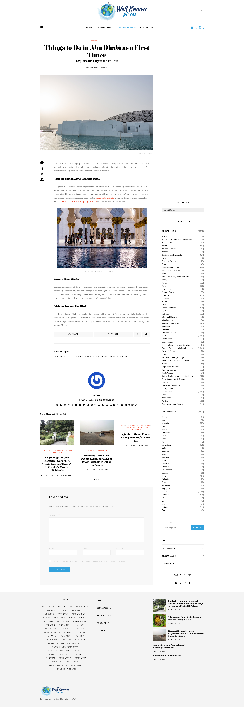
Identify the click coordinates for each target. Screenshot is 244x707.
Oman (164, 476)
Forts (164, 286)
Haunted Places (168, 292)
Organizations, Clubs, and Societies (176, 345)
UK (163, 501)
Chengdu (63, 614)
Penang (65, 654)
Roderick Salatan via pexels (107, 271)
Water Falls (166, 398)
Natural (164, 336)
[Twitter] (196, 27)
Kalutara (51, 629)
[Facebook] (192, 27)
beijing (50, 614)
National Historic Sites (65, 647)
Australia (165, 423)
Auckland (82, 607)
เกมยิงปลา (109, 400)
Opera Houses (167, 342)
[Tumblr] (203, 27)
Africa (164, 417)
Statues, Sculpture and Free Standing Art (178, 376)
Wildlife (165, 401)
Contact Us (146, 28)
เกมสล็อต (99, 400)
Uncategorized (167, 392)
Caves (164, 258)
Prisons (164, 354)
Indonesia (165, 451)
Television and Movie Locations (174, 379)
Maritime (165, 461)
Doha (73, 618)
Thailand (165, 495)
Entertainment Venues (170, 267)
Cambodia (166, 433)
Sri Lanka (57, 452)
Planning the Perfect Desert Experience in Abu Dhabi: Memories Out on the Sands (96, 460)
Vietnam (165, 507)
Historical (165, 295)
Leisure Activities (169, 308)
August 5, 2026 (47, 475)
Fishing (164, 280)
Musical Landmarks (169, 333)
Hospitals (165, 298)
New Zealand (167, 470)
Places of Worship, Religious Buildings (177, 348)
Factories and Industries (171, 271)
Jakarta (80, 625)
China (164, 436)
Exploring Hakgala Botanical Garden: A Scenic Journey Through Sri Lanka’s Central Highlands (57, 464)
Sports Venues (167, 373)
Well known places (66, 669)
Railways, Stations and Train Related (176, 361)
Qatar (164, 482)
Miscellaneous (167, 320)
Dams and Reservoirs (170, 261)
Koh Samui (79, 629)
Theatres (165, 382)
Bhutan (164, 430)
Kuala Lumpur (52, 632)
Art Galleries (167, 243)
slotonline (90, 400)
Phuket (77, 654)
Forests (164, 283)
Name (52, 548)
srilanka (58, 662)
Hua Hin (51, 625)
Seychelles (166, 485)
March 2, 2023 (92, 67)
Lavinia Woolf (104, 470)
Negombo (79, 651)
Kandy (65, 629)
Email (86, 548)
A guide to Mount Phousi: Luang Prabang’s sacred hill (136, 437)
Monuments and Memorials (172, 323)
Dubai (83, 618)
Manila (80, 636)
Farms (164, 274)
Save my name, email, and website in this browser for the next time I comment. (89, 561)
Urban (164, 395)
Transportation (167, 389)
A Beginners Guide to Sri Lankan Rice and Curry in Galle (184, 618)
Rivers (164, 364)
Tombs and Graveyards (171, 385)
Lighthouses (166, 311)
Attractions (126, 28)
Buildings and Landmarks (172, 255)
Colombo (60, 618)
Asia (123, 425)
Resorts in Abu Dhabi (120, 356)
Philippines (166, 479)
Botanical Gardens (63, 450)
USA (163, 504)
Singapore (166, 489)
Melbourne (51, 640)
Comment (53, 515)
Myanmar (165, 467)
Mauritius (165, 464)
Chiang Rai (79, 614)
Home (89, 28)
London (69, 632)
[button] (94, 480)
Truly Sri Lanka (58, 665)
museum (66, 640)
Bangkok (78, 610)
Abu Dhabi (60, 356)
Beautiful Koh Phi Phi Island (167, 655)
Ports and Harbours (169, 351)
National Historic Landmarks (65, 643)
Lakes (164, 305)
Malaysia (165, 314)
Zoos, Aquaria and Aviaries (172, 404)
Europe (164, 439)
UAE (108, 450)
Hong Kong (166, 445)
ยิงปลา (82, 400)
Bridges (165, 252)
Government (166, 289)
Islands (164, 302)
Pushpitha (143, 445)
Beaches (165, 246)
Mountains (145, 425)
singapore (65, 658)
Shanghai (50, 658)
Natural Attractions (58, 651)
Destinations (104, 28)
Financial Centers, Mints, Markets (175, 277)
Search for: (167, 522)
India (164, 448)
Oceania (165, 473)
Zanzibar (165, 510)
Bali (163, 426)
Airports (165, 236)
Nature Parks (167, 339)
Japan (164, 454)
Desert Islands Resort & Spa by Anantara (79, 201)
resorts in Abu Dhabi (105, 198)
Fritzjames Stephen (65, 475)
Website (119, 548)
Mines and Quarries (169, 317)
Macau (82, 632)
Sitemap (101, 631)
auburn (104, 67)
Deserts (100, 450)
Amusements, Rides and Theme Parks (177, 239)
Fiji (163, 442)
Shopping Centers (169, 370)
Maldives (165, 457)
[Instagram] (200, 27)
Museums (165, 330)
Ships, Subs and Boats (170, 367)
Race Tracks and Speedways (173, 358)
